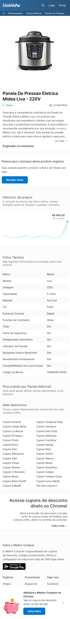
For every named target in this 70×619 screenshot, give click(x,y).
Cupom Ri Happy (13, 435)
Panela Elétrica (33, 13)
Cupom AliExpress (13, 453)
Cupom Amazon (12, 421)
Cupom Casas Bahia (14, 426)
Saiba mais (58, 525)
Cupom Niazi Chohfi (14, 481)
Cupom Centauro (46, 426)
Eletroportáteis (15, 13)
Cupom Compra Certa (49, 476)
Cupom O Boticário (14, 471)
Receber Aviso (15, 179)
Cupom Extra (10, 444)
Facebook (53, 583)
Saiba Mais (34, 611)
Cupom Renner (11, 467)
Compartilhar (60, 105)
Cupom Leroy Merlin (48, 481)
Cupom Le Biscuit (13, 431)
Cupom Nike (43, 449)
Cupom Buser (10, 476)
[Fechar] (64, 602)
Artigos (7, 583)
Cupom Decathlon (46, 467)
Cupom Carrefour (46, 440)
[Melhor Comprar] (21, 5)
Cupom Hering (44, 444)
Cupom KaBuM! (12, 485)
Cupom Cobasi (44, 471)
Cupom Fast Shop (46, 431)
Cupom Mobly (44, 462)
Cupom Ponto (11, 440)
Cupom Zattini (44, 453)
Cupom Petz (10, 449)
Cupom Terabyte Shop (49, 421)
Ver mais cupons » (47, 485)
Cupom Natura (44, 458)
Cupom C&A (10, 458)
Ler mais (59, 140)
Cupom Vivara (11, 462)
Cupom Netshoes (46, 435)
